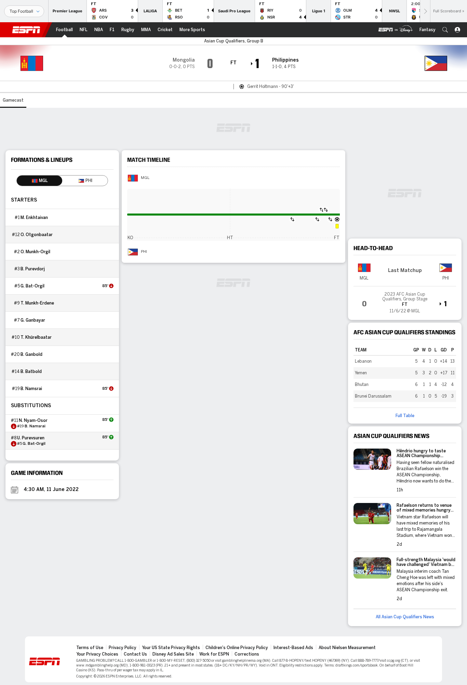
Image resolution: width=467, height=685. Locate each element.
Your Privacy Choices (97, 654)
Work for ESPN (214, 654)
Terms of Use (89, 647)
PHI (144, 252)
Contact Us (135, 654)
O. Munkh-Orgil (35, 251)
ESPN (26, 29)
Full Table (405, 415)
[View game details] (404, 300)
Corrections (247, 654)
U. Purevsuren (30, 438)
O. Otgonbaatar (37, 234)
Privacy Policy (122, 647)
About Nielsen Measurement (347, 647)
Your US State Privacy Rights (171, 647)
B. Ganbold (31, 354)
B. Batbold (31, 371)
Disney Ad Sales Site (173, 654)
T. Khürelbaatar (36, 337)
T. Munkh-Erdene (37, 303)
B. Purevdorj (33, 269)
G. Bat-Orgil (32, 286)
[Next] (425, 11)
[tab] (39, 181)
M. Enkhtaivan (34, 217)
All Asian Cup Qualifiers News (405, 617)
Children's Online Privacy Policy (236, 647)
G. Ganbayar (33, 320)
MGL (145, 178)
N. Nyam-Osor (33, 420)
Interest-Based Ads (293, 647)
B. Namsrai (31, 388)
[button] (445, 30)
